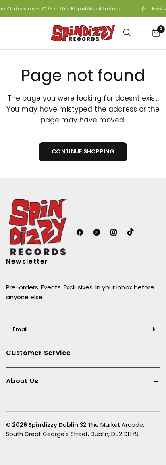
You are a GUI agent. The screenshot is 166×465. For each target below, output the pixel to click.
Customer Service (38, 353)
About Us (22, 381)
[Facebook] (84, 232)
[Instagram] (118, 232)
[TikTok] (135, 232)
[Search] (132, 33)
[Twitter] (101, 232)
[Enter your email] (152, 329)
